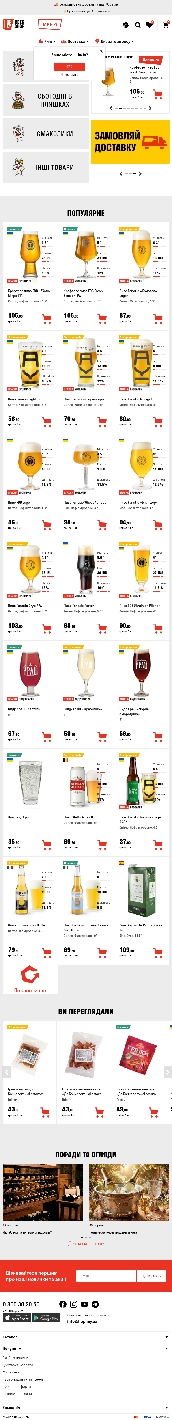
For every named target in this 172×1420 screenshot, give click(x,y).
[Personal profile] (126, 25)
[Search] (137, 25)
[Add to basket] (158, 95)
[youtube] (84, 1304)
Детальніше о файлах (116, 1411)
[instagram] (73, 1304)
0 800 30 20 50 (21, 1304)
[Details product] (108, 83)
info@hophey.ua (82, 1321)
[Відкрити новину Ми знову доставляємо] (130, 163)
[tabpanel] (130, 83)
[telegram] (95, 1304)
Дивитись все (86, 1243)
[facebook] (63, 1304)
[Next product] (150, 108)
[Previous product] (111, 108)
